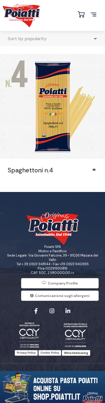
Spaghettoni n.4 (30, 170)
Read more (94, 171)
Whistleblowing (76, 353)
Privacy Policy (26, 352)
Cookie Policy (50, 352)
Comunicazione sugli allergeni (62, 295)
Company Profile (63, 283)
